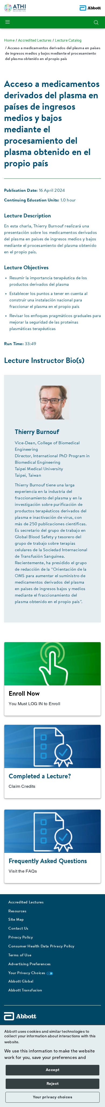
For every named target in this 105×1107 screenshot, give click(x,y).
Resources (17, 911)
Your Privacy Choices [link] (27, 973)
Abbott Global (20, 982)
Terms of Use (19, 955)
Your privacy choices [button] (52, 1097)
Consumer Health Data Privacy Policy (41, 946)
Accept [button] (53, 1070)
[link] (9, 41)
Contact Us (18, 929)
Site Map (16, 920)
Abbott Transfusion (25, 990)
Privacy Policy (20, 938)
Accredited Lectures (26, 902)
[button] (96, 22)
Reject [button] (53, 1084)
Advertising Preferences (29, 964)
